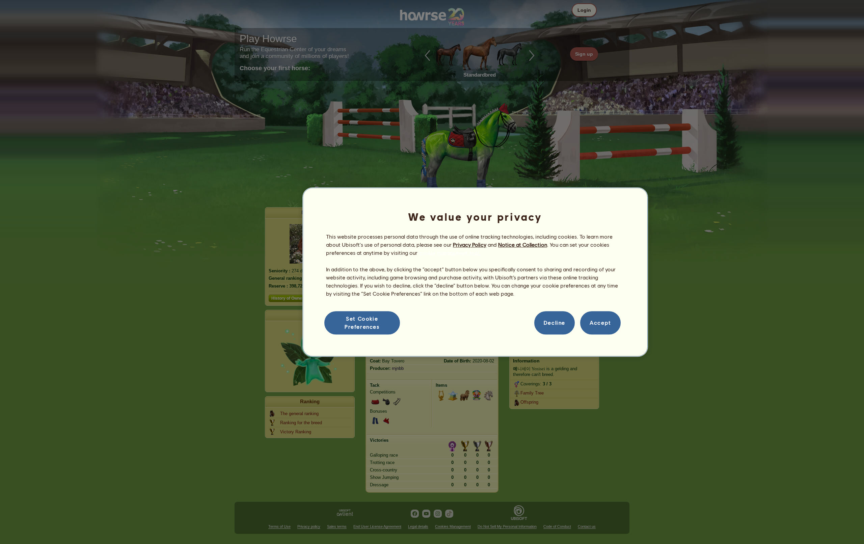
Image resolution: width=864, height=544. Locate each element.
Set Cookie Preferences (362, 322)
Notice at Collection (522, 244)
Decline (554, 323)
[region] (475, 272)
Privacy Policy (469, 244)
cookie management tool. (450, 253)
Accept (600, 323)
